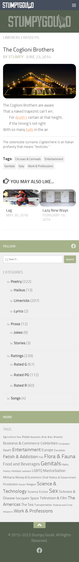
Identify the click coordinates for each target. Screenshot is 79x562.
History (7, 471)
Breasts (58, 436)
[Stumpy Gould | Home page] (23, 5)
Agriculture (9, 436)
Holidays (16, 471)
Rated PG (31, 38)
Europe (47, 450)
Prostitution (10, 484)
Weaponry (8, 511)
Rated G (20, 364)
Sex (53, 490)
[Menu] (74, 5)
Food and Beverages (21, 463)
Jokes (18, 332)
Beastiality (36, 437)
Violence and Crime (62, 505)
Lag (9, 210)
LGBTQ (37, 470)
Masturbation (54, 470)
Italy (21, 166)
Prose (15, 324)
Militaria (9, 477)
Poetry (16, 281)
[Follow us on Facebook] (73, 246)
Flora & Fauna (59, 456)
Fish (41, 457)
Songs (16, 398)
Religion (31, 484)
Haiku (65, 464)
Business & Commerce (21, 443)
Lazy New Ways (55, 210)
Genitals (9, 166)
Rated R (20, 385)
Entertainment (54, 159)
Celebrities (49, 443)
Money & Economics (28, 477)
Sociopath (22, 498)
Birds (44, 437)
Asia (19, 437)
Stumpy (16, 56)
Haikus (19, 290)
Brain (50, 437)
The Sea (27, 504)
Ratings (17, 355)
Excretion (59, 450)
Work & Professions (40, 166)
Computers (64, 443)
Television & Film (53, 498)
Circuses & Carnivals (28, 159)
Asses (26, 437)
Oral (45, 477)
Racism (22, 484)
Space (34, 498)
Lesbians (26, 471)
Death (7, 450)
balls (29, 129)
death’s (21, 117)
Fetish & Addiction (20, 456)
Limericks (11, 38)
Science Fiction (38, 492)
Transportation (43, 504)
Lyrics (18, 311)
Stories (20, 343)
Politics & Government (62, 477)
